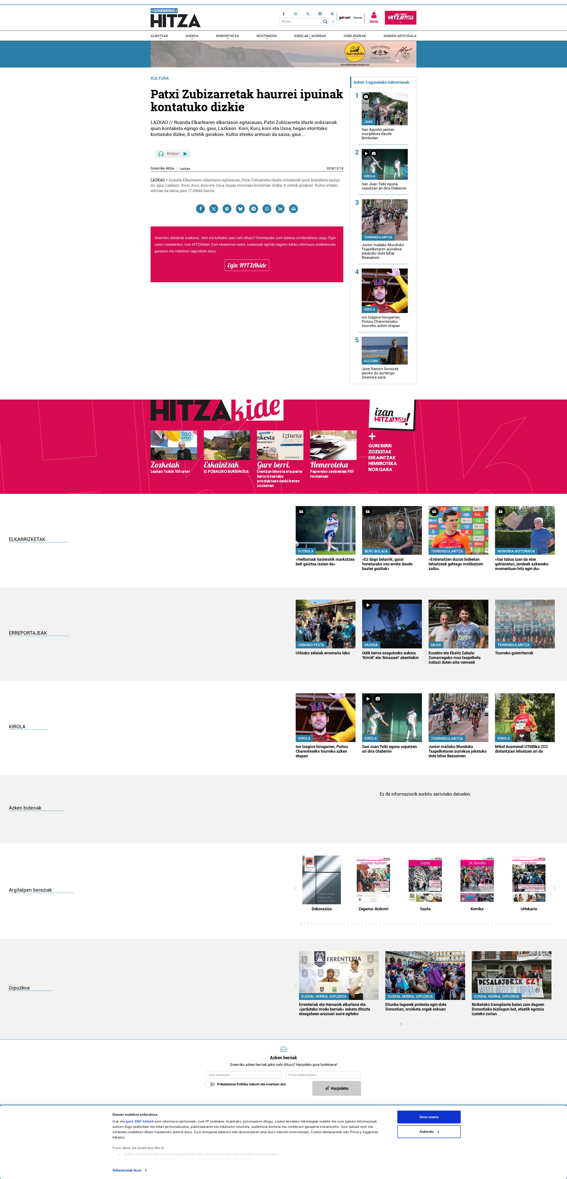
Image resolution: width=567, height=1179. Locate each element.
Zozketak (379, 451)
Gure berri (380, 445)
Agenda (192, 36)
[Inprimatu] (293, 208)
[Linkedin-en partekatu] (280, 208)
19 (341, 168)
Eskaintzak (382, 457)
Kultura (160, 78)
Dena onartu (429, 1117)
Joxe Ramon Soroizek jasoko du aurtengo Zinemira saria (380, 373)
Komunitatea (227, 36)
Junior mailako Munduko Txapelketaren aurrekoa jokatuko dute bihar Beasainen (383, 251)
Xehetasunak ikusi (127, 1170)
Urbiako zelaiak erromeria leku (323, 653)
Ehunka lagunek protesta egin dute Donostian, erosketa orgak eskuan (415, 1006)
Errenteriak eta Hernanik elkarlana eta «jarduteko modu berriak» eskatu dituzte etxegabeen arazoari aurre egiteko (334, 1009)
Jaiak (368, 122)
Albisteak (159, 36)
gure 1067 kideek (139, 1121)
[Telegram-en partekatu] (253, 208)
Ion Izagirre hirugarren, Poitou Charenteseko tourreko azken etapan (381, 321)
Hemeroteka (382, 463)
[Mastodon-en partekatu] (227, 208)
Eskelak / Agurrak (310, 36)
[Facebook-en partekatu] (200, 208)
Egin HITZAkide (246, 265)
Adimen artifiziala (399, 36)
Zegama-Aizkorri (373, 908)
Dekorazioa (322, 908)
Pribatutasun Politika (232, 1084)
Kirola (369, 176)
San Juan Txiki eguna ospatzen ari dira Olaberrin (384, 186)
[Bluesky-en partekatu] (240, 208)
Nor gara (380, 469)
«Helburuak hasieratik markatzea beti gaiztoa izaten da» (325, 561)
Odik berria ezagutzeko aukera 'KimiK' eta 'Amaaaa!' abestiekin (390, 655)
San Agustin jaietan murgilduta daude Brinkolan (378, 133)
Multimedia (266, 36)
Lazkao (184, 168)
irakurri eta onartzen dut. (251, 1084)
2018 (330, 168)
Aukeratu (426, 1131)
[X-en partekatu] (213, 208)
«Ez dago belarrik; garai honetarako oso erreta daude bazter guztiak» (387, 564)
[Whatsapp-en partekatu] (266, 208)
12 (336, 168)
